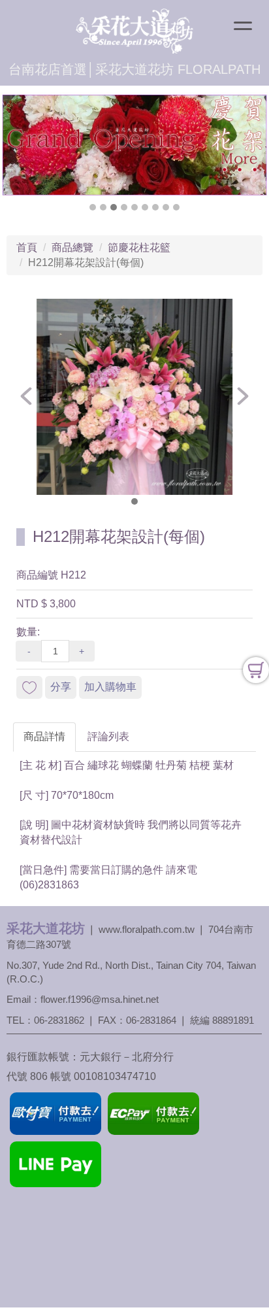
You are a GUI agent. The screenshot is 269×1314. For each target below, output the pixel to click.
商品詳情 (44, 736)
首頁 (26, 247)
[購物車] (256, 670)
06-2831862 (59, 1020)
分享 (60, 686)
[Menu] (243, 27)
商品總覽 (72, 247)
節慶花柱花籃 (139, 247)
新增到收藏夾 (29, 687)
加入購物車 (110, 686)
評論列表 (108, 736)
